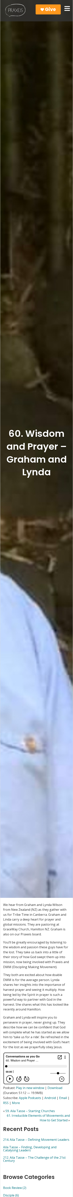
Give (50, 9)
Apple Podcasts (30, 1098)
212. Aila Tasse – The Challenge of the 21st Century (34, 1159)
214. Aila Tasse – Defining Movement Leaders (36, 1140)
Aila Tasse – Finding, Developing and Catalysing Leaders (29, 1148)
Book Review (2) (14, 1188)
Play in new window (30, 1088)
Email (63, 1098)
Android (50, 1098)
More (16, 1103)
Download (54, 1088)
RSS (6, 1103)
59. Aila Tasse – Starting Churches (30, 1111)
